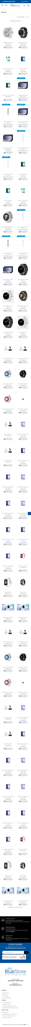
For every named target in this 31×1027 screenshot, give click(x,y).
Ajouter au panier (8, 47)
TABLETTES (5, 994)
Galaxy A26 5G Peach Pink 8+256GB (22, 148)
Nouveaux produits (7, 1017)
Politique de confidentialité (9, 1006)
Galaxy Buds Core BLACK (23, 617)
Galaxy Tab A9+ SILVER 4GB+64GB (8, 280)
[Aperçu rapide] (10, 40)
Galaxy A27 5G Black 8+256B (8, 95)
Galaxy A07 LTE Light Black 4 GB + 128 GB (8, 487)
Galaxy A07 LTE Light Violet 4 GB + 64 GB (23, 514)
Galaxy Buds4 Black (8, 434)
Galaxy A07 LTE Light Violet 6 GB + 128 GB (23, 435)
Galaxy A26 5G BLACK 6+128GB (8, 254)
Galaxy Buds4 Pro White (23, 358)
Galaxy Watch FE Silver (8, 383)
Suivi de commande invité (9, 1015)
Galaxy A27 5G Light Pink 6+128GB (23, 201)
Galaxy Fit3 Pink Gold (23, 565)
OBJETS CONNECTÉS (7, 998)
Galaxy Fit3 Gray (22, 592)
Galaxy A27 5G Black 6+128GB (23, 175)
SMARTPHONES (6, 992)
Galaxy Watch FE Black (23, 383)
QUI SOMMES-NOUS (7, 1002)
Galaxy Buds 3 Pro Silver (23, 409)
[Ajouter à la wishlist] (6, 40)
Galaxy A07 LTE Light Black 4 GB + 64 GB (8, 566)
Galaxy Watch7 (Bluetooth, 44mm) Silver (8, 227)
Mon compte (5, 1012)
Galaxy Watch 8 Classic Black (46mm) (23, 43)
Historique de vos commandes (10, 1014)
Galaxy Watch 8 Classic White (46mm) (8, 43)
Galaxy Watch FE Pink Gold (8, 409)
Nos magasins (24, 1)
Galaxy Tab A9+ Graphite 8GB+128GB (23, 122)
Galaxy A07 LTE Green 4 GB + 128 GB (23, 540)
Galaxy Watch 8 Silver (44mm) (8, 306)
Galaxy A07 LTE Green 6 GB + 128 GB (23, 461)
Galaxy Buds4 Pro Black (8, 358)
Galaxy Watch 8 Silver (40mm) (23, 333)
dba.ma (27, 1024)
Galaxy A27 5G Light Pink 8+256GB (8, 69)
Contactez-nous (6, 1004)
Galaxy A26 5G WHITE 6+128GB (23, 254)
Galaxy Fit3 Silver (8, 592)
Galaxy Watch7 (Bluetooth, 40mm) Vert (23, 306)
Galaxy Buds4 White (8, 460)
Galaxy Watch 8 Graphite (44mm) (23, 280)
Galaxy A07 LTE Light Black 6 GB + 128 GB (8, 514)
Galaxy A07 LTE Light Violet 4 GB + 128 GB (23, 487)
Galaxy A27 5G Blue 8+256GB (23, 69)
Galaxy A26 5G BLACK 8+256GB (8, 122)
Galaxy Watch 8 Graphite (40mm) (8, 333)
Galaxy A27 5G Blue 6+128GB (8, 201)
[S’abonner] (26, 952)
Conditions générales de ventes (10, 1007)
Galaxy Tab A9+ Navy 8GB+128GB (23, 96)
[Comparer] (8, 40)
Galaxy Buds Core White (8, 617)
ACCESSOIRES (6, 996)
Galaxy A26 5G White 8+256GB (8, 175)
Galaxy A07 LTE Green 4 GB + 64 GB (8, 540)
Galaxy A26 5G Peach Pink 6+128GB (22, 227)
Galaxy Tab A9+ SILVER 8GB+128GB (8, 148)
